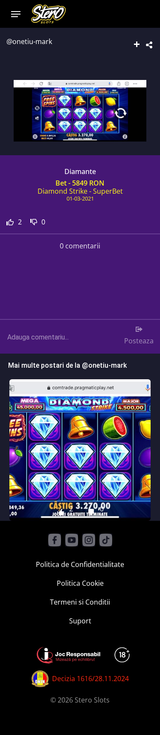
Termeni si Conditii (80, 602)
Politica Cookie (80, 583)
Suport (80, 621)
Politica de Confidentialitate (80, 564)
